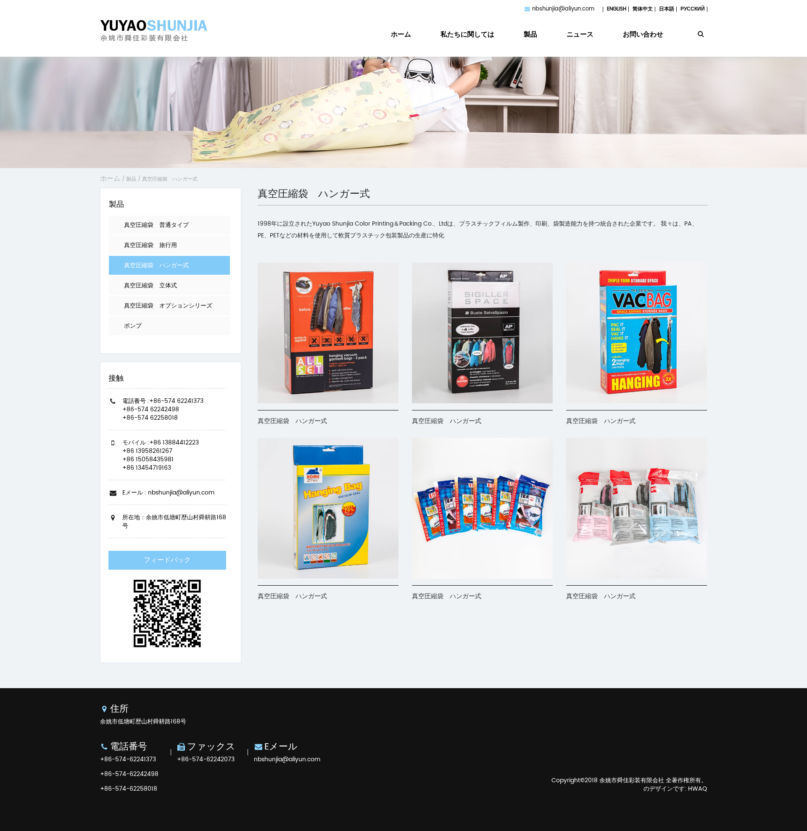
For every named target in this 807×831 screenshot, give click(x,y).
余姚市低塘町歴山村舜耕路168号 (143, 721)
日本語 (666, 9)
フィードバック (167, 560)
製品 (530, 35)
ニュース (580, 35)
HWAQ (697, 789)
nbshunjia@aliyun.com (563, 9)
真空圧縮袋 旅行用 (150, 245)
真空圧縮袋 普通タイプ (156, 225)
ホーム (401, 35)
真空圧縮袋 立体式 (150, 285)
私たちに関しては (467, 35)
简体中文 (643, 9)
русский (692, 9)
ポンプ (133, 326)
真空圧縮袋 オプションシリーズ (168, 305)
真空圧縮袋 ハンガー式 (156, 265)
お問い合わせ (643, 35)
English (616, 9)
